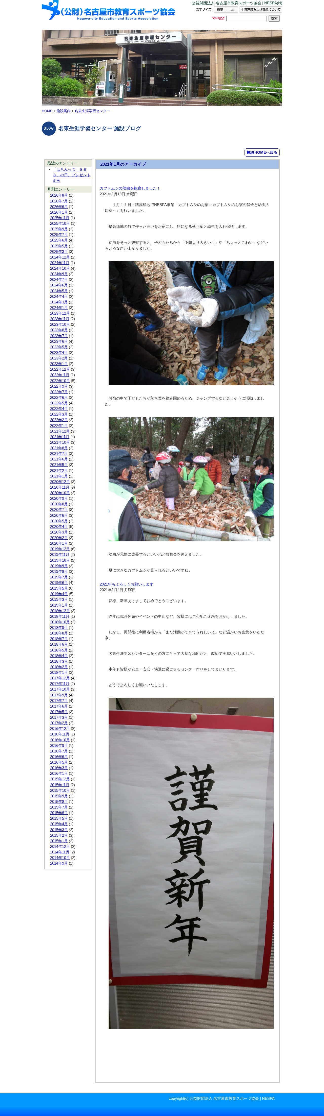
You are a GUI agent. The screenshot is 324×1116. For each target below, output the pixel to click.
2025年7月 (59, 235)
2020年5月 (59, 521)
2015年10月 (60, 790)
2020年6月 (59, 515)
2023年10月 (60, 324)
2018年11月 (59, 616)
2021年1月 (59, 476)
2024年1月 (59, 308)
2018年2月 (59, 667)
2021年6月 (59, 459)
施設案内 (63, 111)
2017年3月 (59, 717)
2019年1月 (59, 605)
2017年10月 (60, 689)
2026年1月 (59, 212)
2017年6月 (59, 706)
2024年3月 (59, 302)
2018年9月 (59, 628)
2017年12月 (60, 678)
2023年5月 (59, 347)
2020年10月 (60, 493)
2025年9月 (59, 229)
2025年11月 (59, 218)
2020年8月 (59, 504)
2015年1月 (59, 841)
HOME (47, 111)
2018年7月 (59, 639)
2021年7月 (59, 454)
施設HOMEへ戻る (262, 152)
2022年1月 (59, 426)
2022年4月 (59, 409)
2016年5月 (59, 762)
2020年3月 (59, 532)
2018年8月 (59, 633)
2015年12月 (60, 779)
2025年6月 (59, 240)
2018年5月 (59, 650)
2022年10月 (60, 381)
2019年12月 (60, 549)
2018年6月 (59, 644)
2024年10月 (60, 268)
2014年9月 (59, 863)
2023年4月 (59, 353)
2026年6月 (59, 207)
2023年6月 (59, 341)
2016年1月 (59, 773)
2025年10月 (60, 223)
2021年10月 (60, 442)
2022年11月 (59, 375)
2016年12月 (60, 729)
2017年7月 (59, 701)
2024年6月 (59, 285)
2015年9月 (59, 796)
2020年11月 (59, 487)
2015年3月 (59, 830)
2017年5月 (59, 712)
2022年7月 (59, 392)
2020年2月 (59, 538)
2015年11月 (59, 785)
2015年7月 (59, 807)
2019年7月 (59, 577)
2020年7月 (59, 510)
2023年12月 (60, 313)
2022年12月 (60, 369)
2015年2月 (59, 835)
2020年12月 (60, 482)
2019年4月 (59, 594)
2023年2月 (59, 358)
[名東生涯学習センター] (109, 14)
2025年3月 (59, 252)
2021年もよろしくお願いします (126, 584)
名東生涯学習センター (92, 111)
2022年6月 (59, 398)
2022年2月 (59, 420)
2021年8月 (59, 448)
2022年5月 (59, 403)
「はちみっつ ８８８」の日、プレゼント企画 (72, 175)
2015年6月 (59, 813)
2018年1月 (59, 673)
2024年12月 (60, 257)
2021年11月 (59, 437)
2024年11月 (59, 263)
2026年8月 (59, 195)
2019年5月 (59, 588)
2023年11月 (59, 319)
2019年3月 (59, 599)
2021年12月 (60, 431)
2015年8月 (59, 802)
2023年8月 (59, 330)
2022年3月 (59, 414)
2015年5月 (59, 818)
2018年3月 (59, 661)
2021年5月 (59, 465)
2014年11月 (59, 852)
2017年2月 (59, 723)
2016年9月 (59, 746)
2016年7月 (59, 751)
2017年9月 (59, 695)
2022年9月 (59, 386)
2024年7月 (59, 280)
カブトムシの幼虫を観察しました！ (130, 188)
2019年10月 (60, 560)
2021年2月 (59, 471)
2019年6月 (59, 583)
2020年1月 (59, 543)
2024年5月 (59, 291)
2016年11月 (59, 734)
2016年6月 (59, 757)
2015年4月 (59, 824)
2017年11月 (59, 684)
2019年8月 (59, 572)
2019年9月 (59, 566)
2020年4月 (59, 527)
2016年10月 (60, 740)
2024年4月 (59, 297)
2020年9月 (59, 498)
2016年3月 (59, 768)
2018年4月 (59, 656)
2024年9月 (59, 274)
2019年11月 (59, 555)
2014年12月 (60, 847)
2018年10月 (60, 622)
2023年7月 (59, 336)
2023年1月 (59, 364)
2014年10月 (60, 858)
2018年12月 (60, 611)
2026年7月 (59, 201)
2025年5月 (59, 246)
